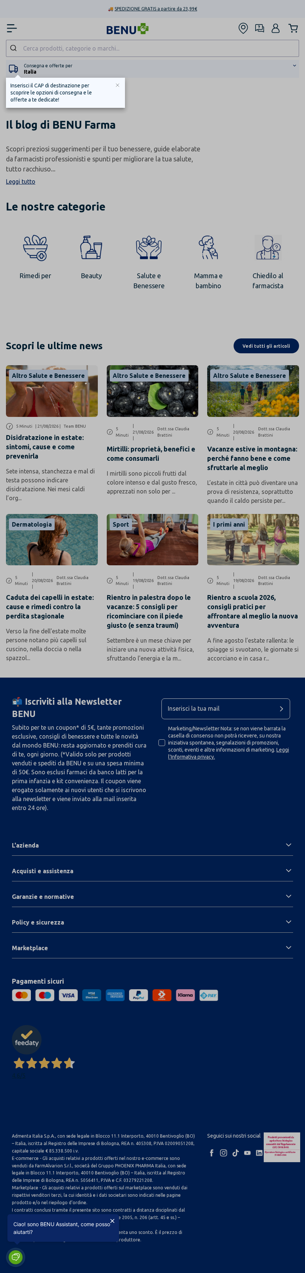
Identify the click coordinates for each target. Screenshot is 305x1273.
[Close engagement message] (112, 1221)
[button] (15, 1257)
